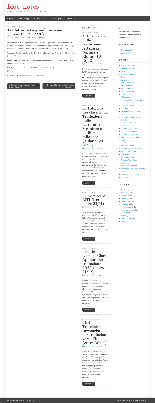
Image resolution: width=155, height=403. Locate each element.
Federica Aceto (127, 88)
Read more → (89, 96)
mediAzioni (125, 143)
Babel (123, 71)
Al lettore (124, 190)
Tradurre (70, 19)
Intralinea (124, 109)
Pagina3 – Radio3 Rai (129, 151)
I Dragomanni (126, 97)
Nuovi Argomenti (127, 146)
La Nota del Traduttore (129, 128)
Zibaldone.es (126, 177)
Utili (122, 221)
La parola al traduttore (129, 131)
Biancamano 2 (126, 50)
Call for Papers (56, 19)
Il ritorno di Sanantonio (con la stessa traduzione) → (60, 86)
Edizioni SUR (126, 53)
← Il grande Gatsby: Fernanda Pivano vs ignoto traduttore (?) (23, 86)
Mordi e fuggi (24, 19)
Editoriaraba (125, 80)
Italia (9, 27)
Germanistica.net (127, 91)
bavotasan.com (142, 400)
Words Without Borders (130, 174)
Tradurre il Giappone (129, 166)
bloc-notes (23, 6)
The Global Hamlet (128, 157)
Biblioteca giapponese (129, 74)
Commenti (125, 198)
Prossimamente (40, 19)
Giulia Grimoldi (89, 64)
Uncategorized (126, 218)
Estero (84, 319)
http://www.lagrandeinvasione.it (34, 75)
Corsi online (125, 201)
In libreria (11, 19)
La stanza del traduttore (130, 134)
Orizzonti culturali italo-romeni (132, 149)
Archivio (124, 193)
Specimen (125, 154)
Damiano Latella (14, 37)
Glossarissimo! (126, 94)
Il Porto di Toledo (127, 106)
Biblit (123, 77)
